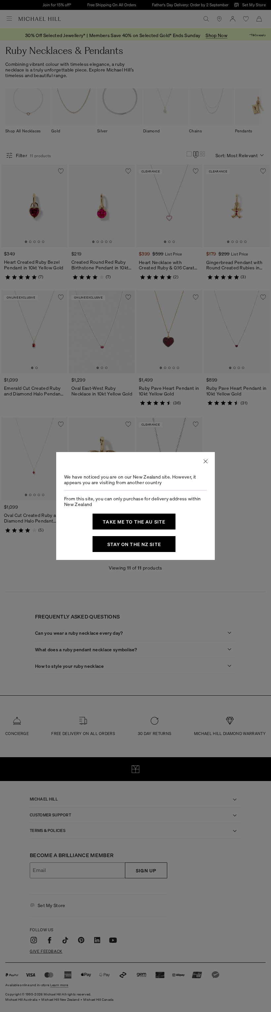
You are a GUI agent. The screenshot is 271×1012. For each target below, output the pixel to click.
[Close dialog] (206, 461)
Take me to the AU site (134, 522)
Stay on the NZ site (134, 544)
